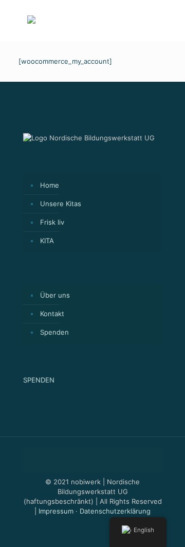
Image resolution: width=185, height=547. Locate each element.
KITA (47, 240)
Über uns (55, 295)
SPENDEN (38, 380)
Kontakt (52, 313)
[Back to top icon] (92, 459)
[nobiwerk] (31, 21)
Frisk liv (52, 222)
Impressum (56, 511)
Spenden (54, 332)
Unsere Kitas (60, 203)
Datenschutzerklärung (115, 511)
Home (49, 185)
